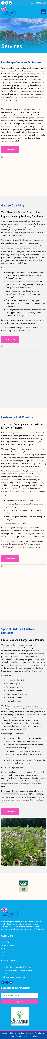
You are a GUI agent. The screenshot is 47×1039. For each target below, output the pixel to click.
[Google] (10, 3)
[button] (43, 11)
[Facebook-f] (3, 3)
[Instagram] (6, 3)
